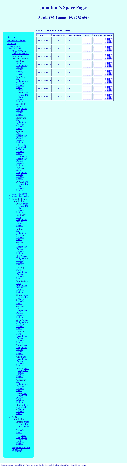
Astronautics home (16, 40)
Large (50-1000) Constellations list (20, 195)
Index (20, 74)
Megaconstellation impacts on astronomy (21, 449)
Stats (18, 63)
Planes (19, 67)
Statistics (11, 43)
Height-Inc (21, 65)
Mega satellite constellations (14, 47)
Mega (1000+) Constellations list (20, 52)
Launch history (20, 70)
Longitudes (23, 426)
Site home (12, 37)
